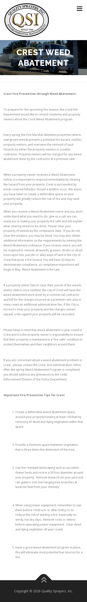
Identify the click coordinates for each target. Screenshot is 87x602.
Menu (79, 9)
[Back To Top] (43, 580)
